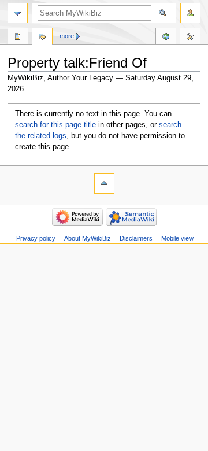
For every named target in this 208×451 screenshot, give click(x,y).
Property (18, 37)
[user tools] (190, 13)
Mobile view (177, 238)
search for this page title (55, 125)
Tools (190, 37)
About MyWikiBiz (87, 238)
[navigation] (18, 13)
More (67, 35)
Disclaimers (136, 238)
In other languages (166, 37)
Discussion (42, 37)
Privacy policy (35, 238)
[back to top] (104, 183)
